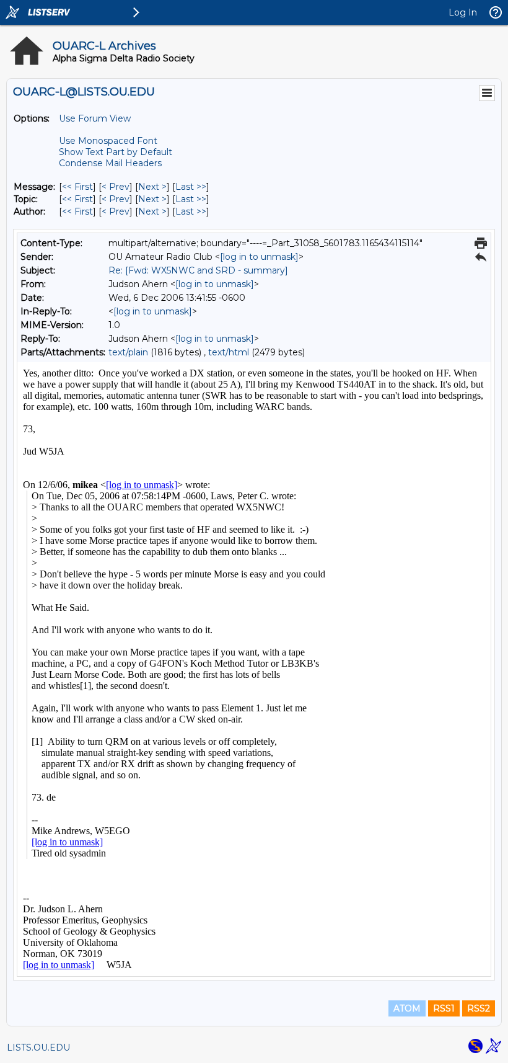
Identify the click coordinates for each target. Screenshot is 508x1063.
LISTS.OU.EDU (38, 1047)
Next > (152, 186)
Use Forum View (95, 118)
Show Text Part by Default (115, 152)
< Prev (115, 186)
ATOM (407, 1008)
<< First (77, 186)
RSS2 (478, 1008)
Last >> (190, 186)
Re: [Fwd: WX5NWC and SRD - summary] (198, 270)
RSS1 (444, 1008)
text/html (228, 352)
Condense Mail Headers (110, 163)
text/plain (128, 352)
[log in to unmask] (259, 256)
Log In (463, 12)
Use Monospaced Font (108, 140)
